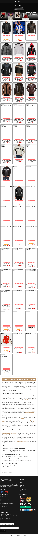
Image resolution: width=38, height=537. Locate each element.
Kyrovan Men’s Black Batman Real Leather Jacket (6, 79)
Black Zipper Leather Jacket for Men (31, 141)
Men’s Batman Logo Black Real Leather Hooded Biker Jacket (31, 59)
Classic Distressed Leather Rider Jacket (6, 203)
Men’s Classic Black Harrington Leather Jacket (6, 285)
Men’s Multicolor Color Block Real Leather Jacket (18, 328)
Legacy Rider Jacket (19, 160)
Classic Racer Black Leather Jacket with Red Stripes (6, 264)
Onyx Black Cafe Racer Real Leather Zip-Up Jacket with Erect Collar (31, 264)
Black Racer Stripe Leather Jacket (6, 183)
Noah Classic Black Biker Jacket (31, 242)
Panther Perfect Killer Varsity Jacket (31, 349)
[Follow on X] (4, 492)
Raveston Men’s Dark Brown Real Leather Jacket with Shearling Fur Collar (19, 99)
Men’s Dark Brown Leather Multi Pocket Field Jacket (6, 120)
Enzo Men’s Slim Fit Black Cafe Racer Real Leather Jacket (19, 223)
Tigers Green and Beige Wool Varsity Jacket (19, 349)
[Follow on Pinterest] (6, 492)
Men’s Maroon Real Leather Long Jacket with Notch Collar (31, 99)
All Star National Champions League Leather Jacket (6, 306)
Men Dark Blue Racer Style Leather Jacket (6, 161)
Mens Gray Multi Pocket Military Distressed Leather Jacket (6, 59)
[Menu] (1, 2)
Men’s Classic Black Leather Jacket (31, 161)
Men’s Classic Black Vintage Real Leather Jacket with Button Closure (31, 285)
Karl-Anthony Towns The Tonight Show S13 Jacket (19, 37)
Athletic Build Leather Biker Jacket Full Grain (6, 37)
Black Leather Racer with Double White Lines (31, 203)
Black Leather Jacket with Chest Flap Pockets (19, 141)
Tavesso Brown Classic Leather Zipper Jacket (6, 99)
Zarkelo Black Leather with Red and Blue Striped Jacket (31, 79)
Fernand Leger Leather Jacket (31, 305)
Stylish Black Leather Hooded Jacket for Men (6, 243)
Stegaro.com (8, 514)
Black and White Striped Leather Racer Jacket (31, 223)
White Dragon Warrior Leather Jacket (19, 59)
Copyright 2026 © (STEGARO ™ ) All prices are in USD (19, 535)
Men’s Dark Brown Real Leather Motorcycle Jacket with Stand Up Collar (19, 120)
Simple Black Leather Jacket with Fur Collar (6, 141)
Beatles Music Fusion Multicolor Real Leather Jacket (6, 328)
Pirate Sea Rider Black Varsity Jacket (6, 371)
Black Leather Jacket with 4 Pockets (19, 264)
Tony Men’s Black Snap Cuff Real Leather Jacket (6, 223)
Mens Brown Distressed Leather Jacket (31, 37)
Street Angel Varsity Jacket (6, 348)
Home (16, 7)
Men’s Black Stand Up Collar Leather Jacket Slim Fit (19, 243)
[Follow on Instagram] (3, 492)
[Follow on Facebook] (1, 492)
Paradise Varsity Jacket (19, 305)
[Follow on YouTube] (7, 492)
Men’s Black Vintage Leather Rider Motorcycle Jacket (19, 203)
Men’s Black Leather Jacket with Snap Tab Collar (19, 183)
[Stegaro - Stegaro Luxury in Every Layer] (19, 2)
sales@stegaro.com (6, 518)
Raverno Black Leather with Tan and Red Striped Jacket (19, 79)
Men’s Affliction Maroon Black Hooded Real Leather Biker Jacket (31, 120)
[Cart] (36, 2)
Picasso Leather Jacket (31, 327)
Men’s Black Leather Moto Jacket (19, 285)
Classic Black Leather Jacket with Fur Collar (31, 183)
